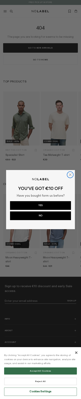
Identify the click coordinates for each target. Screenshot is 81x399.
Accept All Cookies (40, 371)
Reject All (40, 381)
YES (40, 205)
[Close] (76, 352)
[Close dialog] (70, 175)
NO (40, 215)
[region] (40, 373)
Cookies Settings (40, 391)
